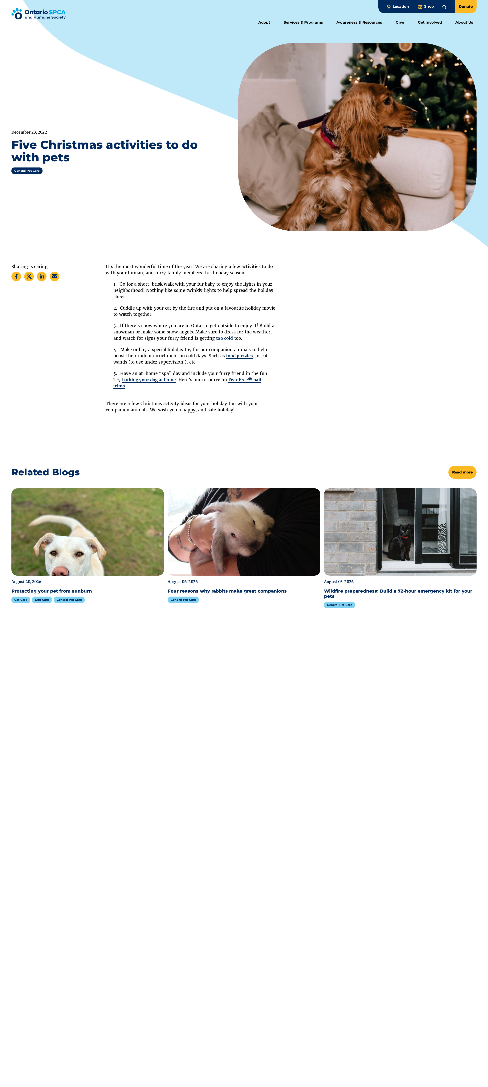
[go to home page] (38, 14)
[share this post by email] (55, 276)
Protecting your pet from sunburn (52, 591)
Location (401, 6)
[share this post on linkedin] (42, 276)
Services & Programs (303, 22)
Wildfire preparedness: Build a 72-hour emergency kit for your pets (398, 594)
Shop (429, 6)
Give (400, 22)
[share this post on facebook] (16, 276)
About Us (464, 22)
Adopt (264, 22)
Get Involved (430, 22)
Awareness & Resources (359, 22)
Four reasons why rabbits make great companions (227, 591)
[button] (444, 6)
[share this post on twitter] (29, 276)
